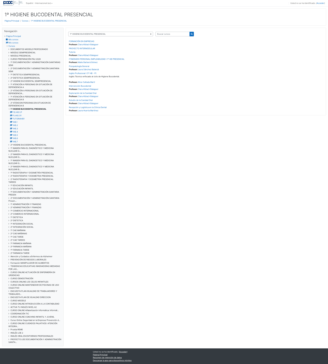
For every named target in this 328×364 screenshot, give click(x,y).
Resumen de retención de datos (107, 357)
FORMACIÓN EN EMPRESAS (81, 41)
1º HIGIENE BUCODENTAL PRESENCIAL (49, 21)
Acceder (320, 3)
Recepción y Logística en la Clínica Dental (88, 107)
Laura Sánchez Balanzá (88, 69)
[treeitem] (32, 189)
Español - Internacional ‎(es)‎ (38, 3)
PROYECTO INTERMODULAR (82, 48)
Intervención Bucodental (80, 86)
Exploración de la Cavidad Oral (82, 93)
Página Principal (12, 21)
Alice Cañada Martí (86, 82)
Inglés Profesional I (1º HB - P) (82, 73)
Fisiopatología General (79, 66)
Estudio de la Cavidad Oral (81, 100)
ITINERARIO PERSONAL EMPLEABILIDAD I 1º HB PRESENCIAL (96, 59)
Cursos (25, 21)
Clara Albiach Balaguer (88, 44)
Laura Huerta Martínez (88, 110)
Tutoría (72, 52)
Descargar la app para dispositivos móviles (112, 360)
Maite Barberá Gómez (88, 62)
